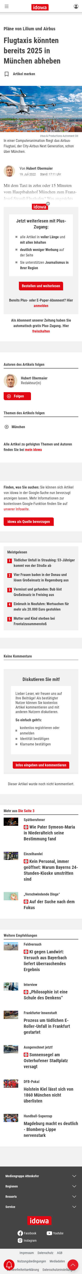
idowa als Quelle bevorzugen (29, 521)
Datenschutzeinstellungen (59, 1269)
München (18, 427)
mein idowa (33, 450)
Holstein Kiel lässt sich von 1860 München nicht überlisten (48, 1095)
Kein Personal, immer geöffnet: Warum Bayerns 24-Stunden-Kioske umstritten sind (51, 870)
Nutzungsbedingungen (31, 1261)
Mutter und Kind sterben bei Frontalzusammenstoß (34, 621)
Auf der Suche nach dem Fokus (49, 904)
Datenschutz (45, 1253)
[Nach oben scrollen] (72, 1264)
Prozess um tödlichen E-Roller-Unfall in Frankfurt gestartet (47, 1026)
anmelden (41, 306)
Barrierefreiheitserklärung (23, 1269)
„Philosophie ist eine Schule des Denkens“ (46, 994)
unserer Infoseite (16, 509)
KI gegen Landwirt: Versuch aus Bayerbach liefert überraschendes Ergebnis (45, 960)
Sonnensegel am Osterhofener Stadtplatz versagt (46, 1060)
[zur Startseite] (41, 1219)
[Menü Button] (7, 6)
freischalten (41, 331)
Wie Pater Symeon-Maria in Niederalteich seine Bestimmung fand (49, 833)
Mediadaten (57, 1261)
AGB (59, 1253)
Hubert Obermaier (39, 168)
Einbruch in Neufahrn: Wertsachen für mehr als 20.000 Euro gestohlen (41, 606)
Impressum (27, 1253)
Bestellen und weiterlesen (41, 286)
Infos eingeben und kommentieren (41, 765)
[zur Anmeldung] (76, 6)
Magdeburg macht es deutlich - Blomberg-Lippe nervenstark (51, 1129)
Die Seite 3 (26, 811)
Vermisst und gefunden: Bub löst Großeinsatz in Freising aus (38, 592)
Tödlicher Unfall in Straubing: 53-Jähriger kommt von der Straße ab (44, 563)
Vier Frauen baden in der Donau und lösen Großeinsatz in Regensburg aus (41, 577)
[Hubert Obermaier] (10, 171)
